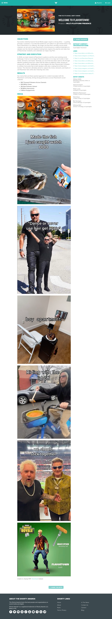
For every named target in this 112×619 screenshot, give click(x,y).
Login (108, 3)
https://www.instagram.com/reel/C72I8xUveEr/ (87, 66)
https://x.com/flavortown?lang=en (83, 58)
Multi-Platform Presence (78, 23)
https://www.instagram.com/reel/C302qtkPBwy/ (87, 68)
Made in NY (12, 608)
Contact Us (84, 605)
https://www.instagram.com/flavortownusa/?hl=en (88, 56)
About (59, 605)
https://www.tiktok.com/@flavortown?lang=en (87, 53)
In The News (85, 602)
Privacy (64, 610)
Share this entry (81, 39)
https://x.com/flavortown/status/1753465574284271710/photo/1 (92, 73)
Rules (59, 607)
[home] (56, 3)
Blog (82, 610)
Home (59, 602)
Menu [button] (6, 3)
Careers (83, 607)
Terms (59, 610)
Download (35, 579)
